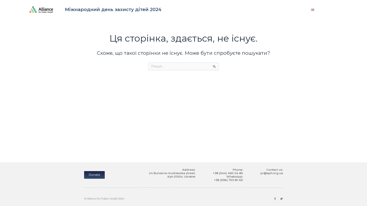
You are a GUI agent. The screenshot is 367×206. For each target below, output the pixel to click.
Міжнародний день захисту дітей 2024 (113, 9)
